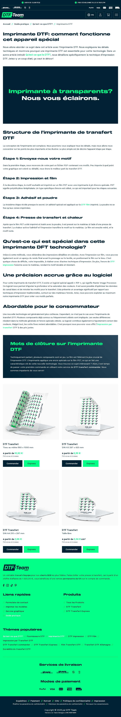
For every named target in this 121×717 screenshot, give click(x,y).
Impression (99, 700)
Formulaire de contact (17, 602)
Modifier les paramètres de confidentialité (29, 704)
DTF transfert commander (87, 367)
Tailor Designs (59, 713)
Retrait (47, 700)
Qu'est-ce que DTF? (13, 636)
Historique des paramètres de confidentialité (65, 704)
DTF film (85, 204)
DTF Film (92, 636)
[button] (100, 15)
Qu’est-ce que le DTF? (38, 54)
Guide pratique (13, 615)
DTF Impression (76, 636)
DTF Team (71, 710)
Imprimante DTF (56, 636)
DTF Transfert (73, 606)
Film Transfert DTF (71, 644)
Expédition (21, 700)
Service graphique (15, 611)
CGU (57, 700)
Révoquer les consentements (97, 704)
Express (32, 463)
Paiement (35, 700)
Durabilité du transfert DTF (17, 649)
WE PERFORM (71, 713)
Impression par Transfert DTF (18, 640)
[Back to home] (12, 15)
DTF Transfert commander (16, 644)
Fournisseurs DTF (36, 636)
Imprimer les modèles (16, 606)
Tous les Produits (75, 602)
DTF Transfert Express (78, 611)
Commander (13, 463)
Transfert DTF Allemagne (97, 644)
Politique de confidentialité (76, 700)
